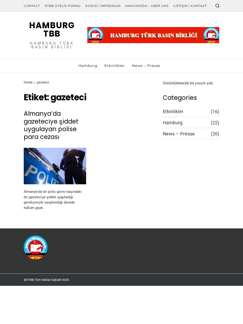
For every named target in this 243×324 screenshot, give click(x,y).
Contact (32, 6)
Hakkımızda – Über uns (146, 6)
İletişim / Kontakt (190, 6)
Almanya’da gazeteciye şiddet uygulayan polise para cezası (51, 125)
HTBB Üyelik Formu (63, 6)
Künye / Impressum (103, 6)
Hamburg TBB (52, 29)
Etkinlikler (114, 65)
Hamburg (87, 65)
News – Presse (146, 65)
